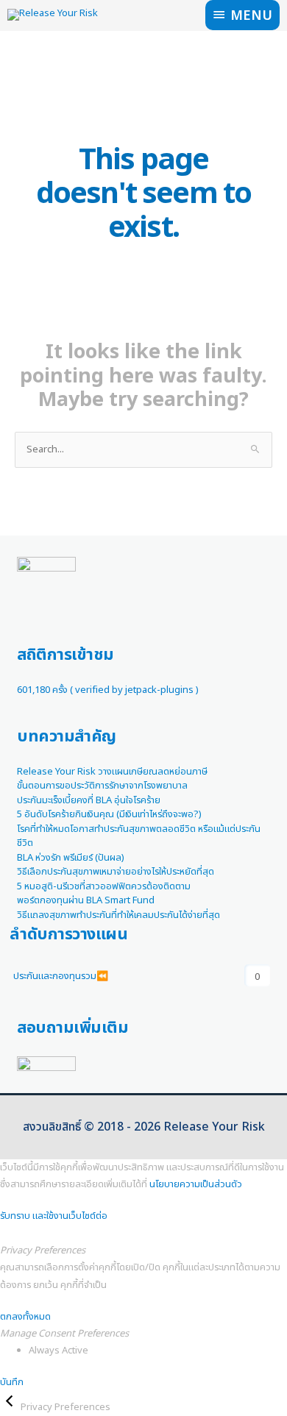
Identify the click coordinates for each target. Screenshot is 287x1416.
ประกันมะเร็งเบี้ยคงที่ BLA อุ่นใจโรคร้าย (88, 800)
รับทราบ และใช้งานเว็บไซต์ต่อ (53, 1216)
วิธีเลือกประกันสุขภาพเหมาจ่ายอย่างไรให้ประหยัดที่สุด (115, 871)
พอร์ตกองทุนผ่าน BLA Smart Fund (86, 900)
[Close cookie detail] (10, 1407)
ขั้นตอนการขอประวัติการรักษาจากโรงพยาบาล (102, 785)
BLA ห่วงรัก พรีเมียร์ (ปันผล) (70, 857)
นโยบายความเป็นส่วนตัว (195, 1184)
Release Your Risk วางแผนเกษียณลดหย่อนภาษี (112, 771)
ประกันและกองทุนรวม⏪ (60, 976)
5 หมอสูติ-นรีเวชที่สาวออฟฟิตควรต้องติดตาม (104, 886)
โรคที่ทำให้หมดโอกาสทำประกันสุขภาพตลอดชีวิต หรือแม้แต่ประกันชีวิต (139, 836)
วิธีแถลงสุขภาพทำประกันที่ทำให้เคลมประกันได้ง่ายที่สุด (118, 915)
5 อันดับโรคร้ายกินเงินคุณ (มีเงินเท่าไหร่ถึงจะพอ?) (109, 814)
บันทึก (12, 1382)
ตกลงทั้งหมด (25, 1316)
